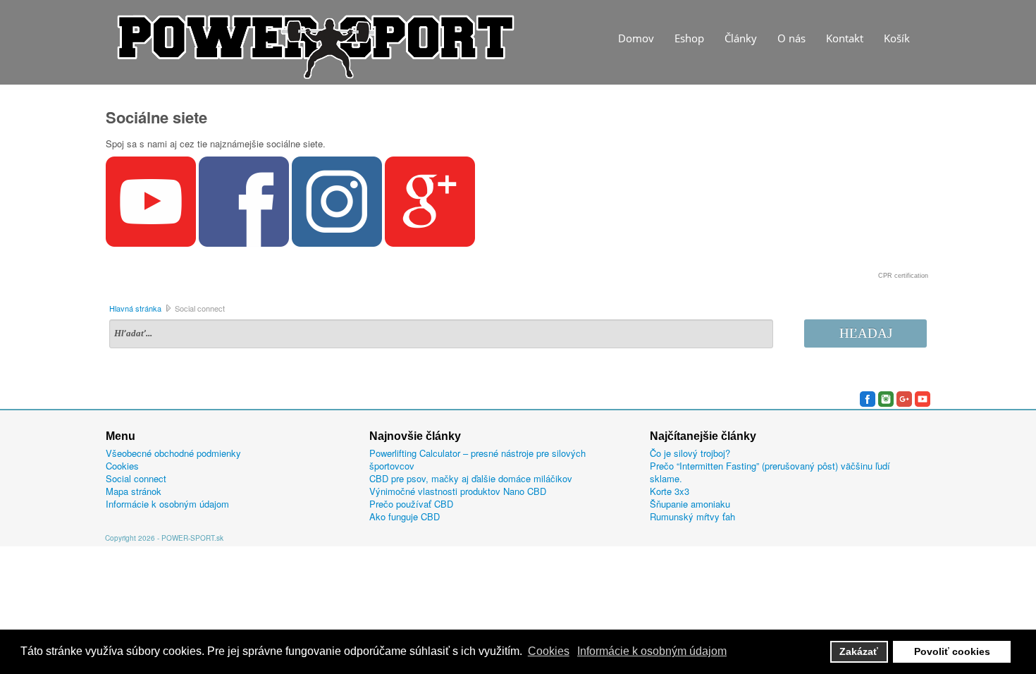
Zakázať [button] (858, 651)
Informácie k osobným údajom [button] (652, 651)
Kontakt (844, 38)
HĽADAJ (865, 333)
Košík (897, 38)
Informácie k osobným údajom (167, 504)
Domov (636, 38)
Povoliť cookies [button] (952, 651)
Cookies (122, 466)
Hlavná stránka (135, 308)
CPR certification (903, 275)
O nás (791, 38)
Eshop (689, 38)
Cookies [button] (548, 651)
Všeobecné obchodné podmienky (173, 453)
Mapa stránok (133, 491)
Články (740, 38)
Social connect (136, 478)
